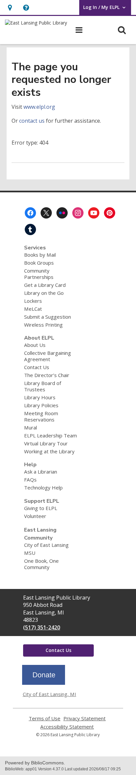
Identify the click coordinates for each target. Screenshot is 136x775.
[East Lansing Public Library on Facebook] (30, 213)
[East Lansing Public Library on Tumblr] (30, 229)
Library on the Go (44, 293)
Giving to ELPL (40, 508)
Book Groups (39, 262)
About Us (35, 345)
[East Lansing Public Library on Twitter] (46, 213)
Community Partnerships (38, 273)
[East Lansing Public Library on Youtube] (93, 213)
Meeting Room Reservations (41, 416)
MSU (29, 552)
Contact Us (36, 367)
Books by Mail (40, 254)
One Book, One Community (41, 563)
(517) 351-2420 (41, 627)
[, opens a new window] (43, 682)
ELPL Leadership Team (50, 435)
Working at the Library (49, 451)
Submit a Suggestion (47, 316)
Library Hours (39, 397)
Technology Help (43, 487)
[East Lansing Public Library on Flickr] (62, 213)
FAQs (30, 479)
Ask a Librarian (40, 471)
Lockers (33, 300)
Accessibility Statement (67, 727)
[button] (26, 7)
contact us (32, 120)
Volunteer (35, 516)
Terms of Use (44, 718)
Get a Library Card (45, 285)
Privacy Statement (84, 718)
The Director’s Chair (46, 375)
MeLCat (33, 308)
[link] (10, 7)
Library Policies (41, 405)
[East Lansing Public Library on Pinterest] (109, 213)
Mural (30, 427)
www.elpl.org (39, 106)
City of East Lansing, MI (49, 694)
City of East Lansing (46, 545)
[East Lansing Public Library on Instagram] (78, 213)
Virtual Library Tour (46, 443)
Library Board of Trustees (42, 386)
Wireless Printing (43, 324)
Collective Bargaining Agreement (47, 356)
